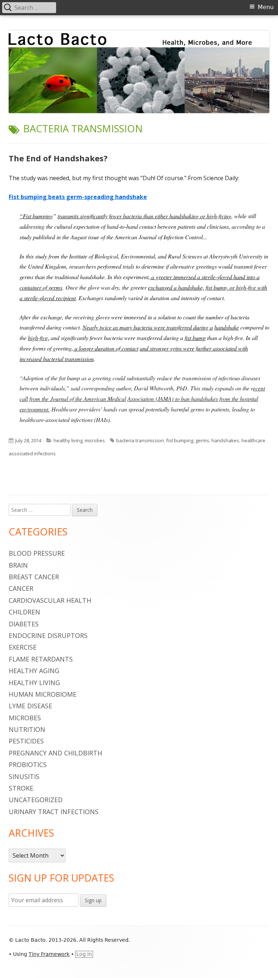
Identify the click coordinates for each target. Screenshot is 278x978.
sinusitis (24, 776)
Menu (266, 7)
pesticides (26, 741)
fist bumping (179, 440)
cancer (21, 588)
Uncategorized (36, 799)
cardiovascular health (50, 600)
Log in (84, 954)
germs (202, 440)
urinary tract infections (53, 811)
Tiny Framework (49, 954)
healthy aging (34, 670)
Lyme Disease (30, 705)
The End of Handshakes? (58, 158)
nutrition (27, 729)
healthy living (68, 440)
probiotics (28, 764)
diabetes (24, 623)
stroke (21, 788)
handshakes (225, 440)
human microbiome (42, 694)
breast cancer (34, 576)
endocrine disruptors (48, 635)
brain (18, 565)
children (24, 612)
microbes (95, 440)
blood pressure (37, 553)
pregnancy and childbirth (55, 753)
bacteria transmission (140, 440)
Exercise (23, 647)
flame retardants (41, 659)
